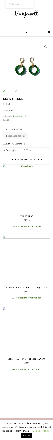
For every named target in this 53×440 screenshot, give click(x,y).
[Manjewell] (26, 13)
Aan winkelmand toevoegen (27, 227)
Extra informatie (14, 129)
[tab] (14, 129)
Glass (9, 120)
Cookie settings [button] (41, 430)
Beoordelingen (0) (15, 135)
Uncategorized (19, 116)
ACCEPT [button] (26, 435)
